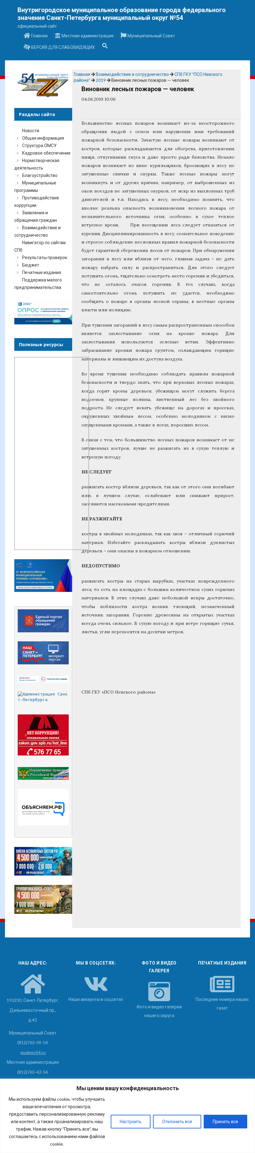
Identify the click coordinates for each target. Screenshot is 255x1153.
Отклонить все (177, 1121)
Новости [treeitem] (30, 130)
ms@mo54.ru (33, 1052)
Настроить (130, 1121)
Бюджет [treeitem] (30, 264)
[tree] (43, 209)
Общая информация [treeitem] (43, 138)
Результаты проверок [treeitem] (44, 257)
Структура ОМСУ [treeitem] (39, 145)
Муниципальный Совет (151, 35)
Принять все (225, 1121)
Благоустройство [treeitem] (40, 175)
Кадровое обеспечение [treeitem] (46, 153)
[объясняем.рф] (43, 807)
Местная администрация (87, 35)
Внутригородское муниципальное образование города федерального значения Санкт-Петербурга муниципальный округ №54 (121, 13)
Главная (39, 35)
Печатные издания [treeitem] (41, 272)
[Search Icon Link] (105, 48)
